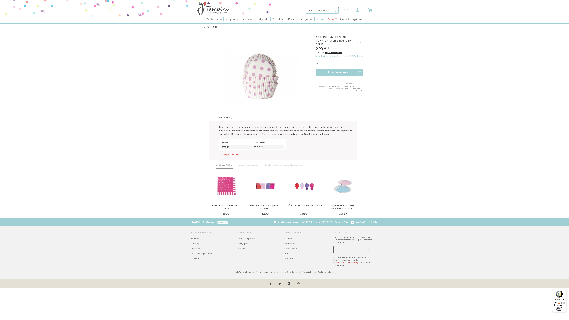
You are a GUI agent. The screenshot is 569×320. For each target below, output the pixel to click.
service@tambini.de (366, 222)
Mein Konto (196, 248)
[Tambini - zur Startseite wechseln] (213, 8)
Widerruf (288, 258)
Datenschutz (290, 248)
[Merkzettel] (347, 10)
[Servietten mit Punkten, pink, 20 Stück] (226, 186)
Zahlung (195, 243)
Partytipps (243, 243)
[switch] (559, 309)
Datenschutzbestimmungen (346, 262)
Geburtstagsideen (246, 238)
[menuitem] (322, 10)
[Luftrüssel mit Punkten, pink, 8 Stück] (304, 186)
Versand (195, 238)
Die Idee (288, 238)
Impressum (289, 243)
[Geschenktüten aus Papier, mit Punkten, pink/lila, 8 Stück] (265, 186)
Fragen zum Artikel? (232, 154)
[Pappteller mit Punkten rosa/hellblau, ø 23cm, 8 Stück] (343, 186)
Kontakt (195, 258)
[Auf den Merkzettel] (359, 43)
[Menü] (564, 290)
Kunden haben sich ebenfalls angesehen (284, 165)
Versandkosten (279, 272)
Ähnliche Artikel (224, 165)
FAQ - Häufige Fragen (201, 253)
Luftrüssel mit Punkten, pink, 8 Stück (304, 205)
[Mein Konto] (360, 10)
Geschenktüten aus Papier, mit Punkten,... (265, 207)
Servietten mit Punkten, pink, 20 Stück (226, 207)
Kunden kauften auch (248, 165)
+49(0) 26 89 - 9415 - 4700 (333, 222)
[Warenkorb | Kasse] (372, 10)
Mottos (241, 248)
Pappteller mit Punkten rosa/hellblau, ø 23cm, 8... (343, 207)
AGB (286, 253)
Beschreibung (225, 117)
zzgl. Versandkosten (333, 53)
